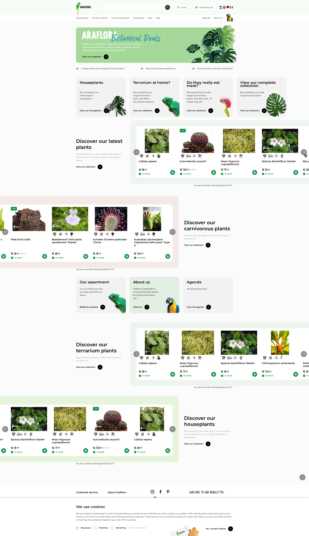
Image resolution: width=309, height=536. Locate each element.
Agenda (206, 18)
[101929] (254, 172)
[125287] (3, 256)
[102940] (44, 256)
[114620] (172, 172)
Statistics (103, 528)
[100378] (167, 256)
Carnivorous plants (120, 18)
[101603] (295, 172)
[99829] (3, 450)
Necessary (86, 528)
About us (218, 18)
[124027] (126, 256)
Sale (158, 18)
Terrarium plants (100, 18)
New (150, 18)
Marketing (121, 528)
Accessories (138, 18)
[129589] (85, 256)
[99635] (295, 374)
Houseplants (82, 18)
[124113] (213, 172)
